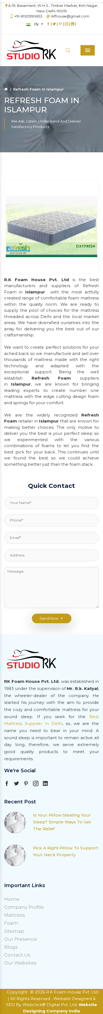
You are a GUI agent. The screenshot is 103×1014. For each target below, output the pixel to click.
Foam (11, 923)
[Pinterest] (60, 26)
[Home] (6, 89)
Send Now (49, 618)
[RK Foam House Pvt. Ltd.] (22, 50)
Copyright (17, 992)
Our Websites (20, 963)
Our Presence (20, 939)
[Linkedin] (72, 26)
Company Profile (24, 907)
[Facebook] (48, 26)
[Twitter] (54, 26)
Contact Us (17, 955)
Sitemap (14, 931)
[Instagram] (66, 26)
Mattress (14, 915)
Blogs (11, 947)
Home (11, 899)
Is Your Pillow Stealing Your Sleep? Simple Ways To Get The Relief (62, 821)
